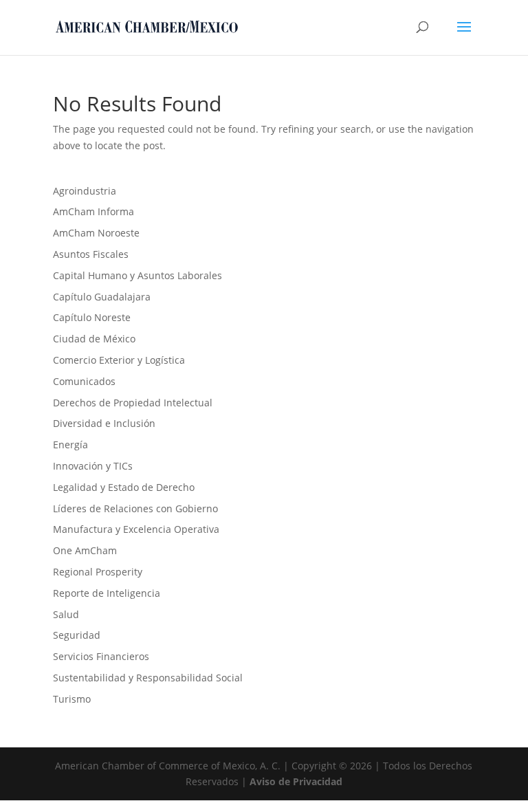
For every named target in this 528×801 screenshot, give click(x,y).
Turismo (72, 698)
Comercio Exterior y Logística (119, 359)
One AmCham (85, 550)
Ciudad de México (94, 338)
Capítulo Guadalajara (102, 296)
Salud (66, 614)
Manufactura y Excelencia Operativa (136, 529)
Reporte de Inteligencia (106, 593)
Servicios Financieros (101, 656)
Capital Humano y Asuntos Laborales (137, 275)
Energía (70, 444)
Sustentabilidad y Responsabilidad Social (148, 677)
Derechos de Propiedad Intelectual (132, 402)
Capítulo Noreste (92, 317)
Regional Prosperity (97, 571)
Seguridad (76, 634)
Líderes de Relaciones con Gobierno (135, 508)
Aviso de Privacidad (296, 781)
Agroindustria (84, 190)
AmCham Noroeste (96, 232)
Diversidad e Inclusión (104, 423)
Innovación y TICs (93, 465)
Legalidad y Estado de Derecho (124, 487)
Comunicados (84, 381)
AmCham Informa (93, 211)
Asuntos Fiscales (91, 254)
